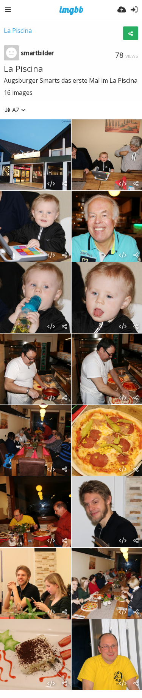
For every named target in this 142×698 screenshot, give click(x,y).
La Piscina (18, 30)
